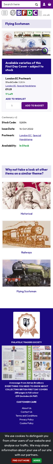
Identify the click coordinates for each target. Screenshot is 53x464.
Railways (26, 252)
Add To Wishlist (16, 98)
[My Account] (44, 4)
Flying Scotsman (26, 291)
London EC (10, 85)
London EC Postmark (18, 78)
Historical (26, 213)
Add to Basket (34, 105)
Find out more (21, 460)
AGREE (36, 460)
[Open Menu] (5, 13)
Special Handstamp (26, 85)
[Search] (36, 5)
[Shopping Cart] (49, 4)
